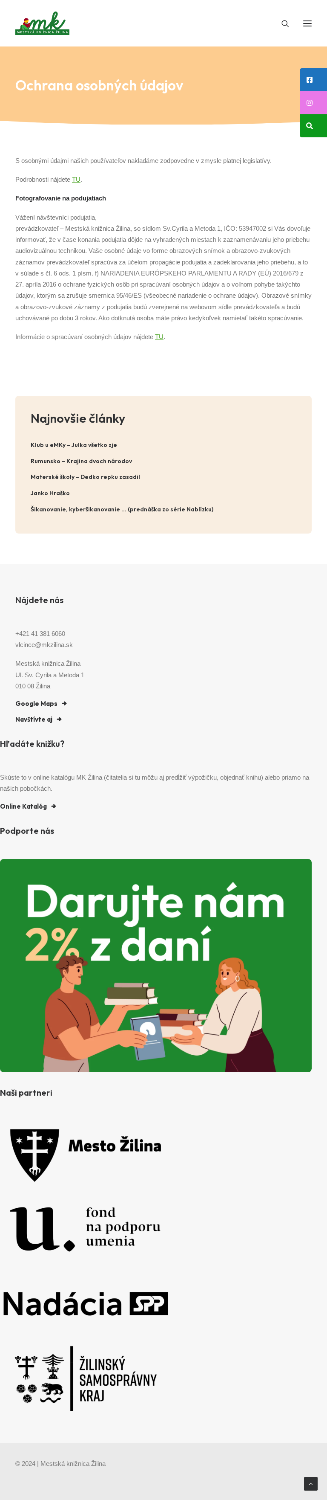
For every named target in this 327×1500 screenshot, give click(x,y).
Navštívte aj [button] (33, 719)
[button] (307, 23)
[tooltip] (313, 79)
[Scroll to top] (311, 1483)
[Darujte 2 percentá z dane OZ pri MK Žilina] (156, 965)
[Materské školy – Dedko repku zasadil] (163, 477)
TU (76, 179)
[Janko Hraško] (163, 493)
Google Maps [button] (36, 703)
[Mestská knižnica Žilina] (42, 23)
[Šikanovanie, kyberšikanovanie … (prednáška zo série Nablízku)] (163, 509)
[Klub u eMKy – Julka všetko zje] (163, 445)
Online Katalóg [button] (23, 806)
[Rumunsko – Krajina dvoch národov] (163, 461)
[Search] (281, 23)
